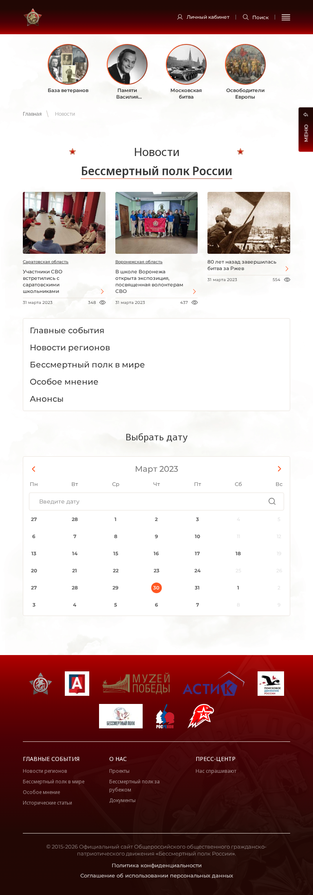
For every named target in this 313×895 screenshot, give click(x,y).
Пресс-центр (216, 759)
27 (34, 519)
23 (156, 570)
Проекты (119, 770)
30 (156, 588)
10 (197, 536)
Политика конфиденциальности (157, 865)
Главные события (51, 759)
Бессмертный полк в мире (53, 781)
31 (197, 588)
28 (75, 519)
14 (74, 553)
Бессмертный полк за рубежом (134, 785)
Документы (122, 800)
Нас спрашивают (216, 770)
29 (115, 588)
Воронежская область (139, 261)
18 (238, 553)
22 (116, 570)
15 (115, 553)
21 (74, 570)
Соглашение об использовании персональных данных (156, 875)
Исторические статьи (47, 802)
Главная (32, 114)
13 (33, 553)
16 (156, 553)
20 (34, 570)
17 (197, 553)
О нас (118, 759)
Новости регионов (45, 770)
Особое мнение (41, 792)
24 (197, 570)
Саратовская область (45, 261)
